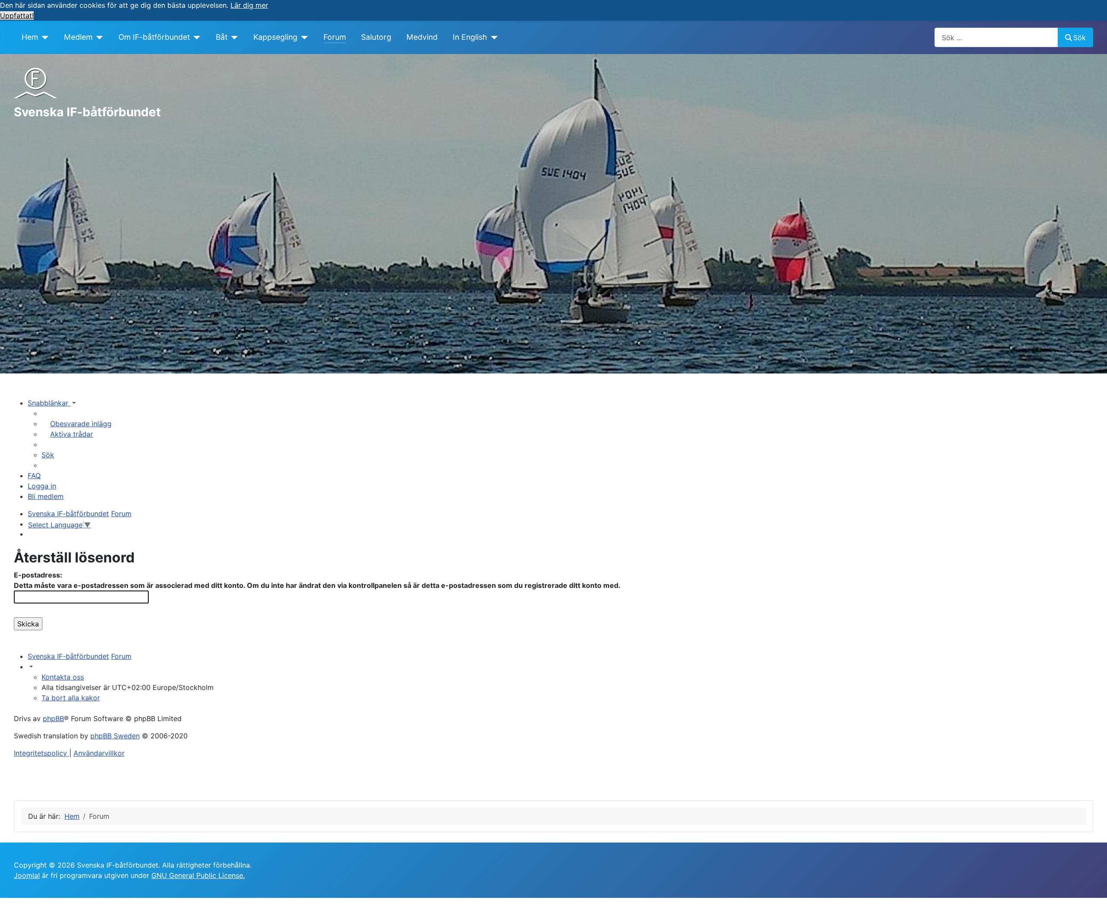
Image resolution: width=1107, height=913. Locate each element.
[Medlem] (98, 37)
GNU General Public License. (198, 875)
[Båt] (232, 37)
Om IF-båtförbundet (154, 37)
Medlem (78, 37)
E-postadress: (38, 575)
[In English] (492, 37)
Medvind (422, 37)
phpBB (53, 718)
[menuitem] (77, 423)
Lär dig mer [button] (249, 5)
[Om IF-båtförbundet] (195, 37)
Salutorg (376, 37)
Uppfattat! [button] (17, 15)
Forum (334, 37)
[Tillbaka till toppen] (1092, 897)
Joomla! (27, 875)
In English (470, 37)
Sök (1079, 37)
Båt (221, 37)
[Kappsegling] (303, 37)
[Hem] (43, 37)
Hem (30, 37)
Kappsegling (275, 37)
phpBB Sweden (115, 735)
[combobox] (996, 37)
